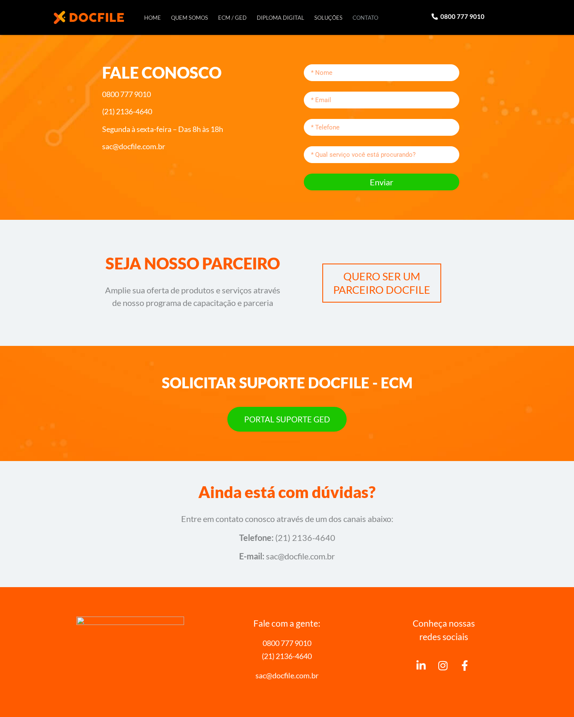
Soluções (328, 17)
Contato (365, 17)
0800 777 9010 (287, 643)
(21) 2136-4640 (287, 656)
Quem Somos (189, 17)
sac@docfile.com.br (287, 675)
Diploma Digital (280, 17)
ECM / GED (232, 17)
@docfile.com (301, 556)
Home (152, 17)
